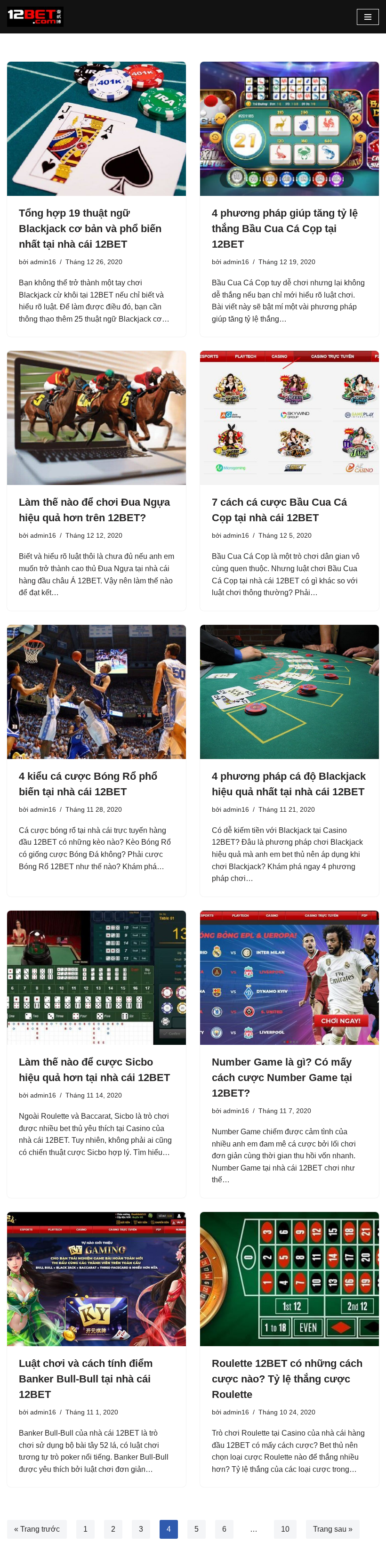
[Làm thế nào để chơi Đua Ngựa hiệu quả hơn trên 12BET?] (96, 418)
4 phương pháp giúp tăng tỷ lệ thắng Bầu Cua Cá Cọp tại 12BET (285, 228)
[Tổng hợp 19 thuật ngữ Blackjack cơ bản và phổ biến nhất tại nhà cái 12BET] (96, 129)
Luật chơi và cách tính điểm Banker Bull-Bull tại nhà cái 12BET (86, 1378)
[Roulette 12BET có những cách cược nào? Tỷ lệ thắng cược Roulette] (289, 1279)
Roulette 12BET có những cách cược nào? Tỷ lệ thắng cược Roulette (287, 1378)
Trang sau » (333, 1529)
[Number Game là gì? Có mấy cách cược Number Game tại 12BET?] (289, 978)
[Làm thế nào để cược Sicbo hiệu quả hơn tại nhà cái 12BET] (96, 978)
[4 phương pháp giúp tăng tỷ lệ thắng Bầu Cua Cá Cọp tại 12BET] (289, 129)
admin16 (43, 262)
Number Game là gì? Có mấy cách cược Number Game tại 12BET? (282, 1077)
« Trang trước (37, 1529)
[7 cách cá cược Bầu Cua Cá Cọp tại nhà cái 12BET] (289, 418)
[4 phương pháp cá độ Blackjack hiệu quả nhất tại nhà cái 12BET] (289, 692)
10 (285, 1529)
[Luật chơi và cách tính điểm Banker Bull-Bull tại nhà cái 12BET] (96, 1279)
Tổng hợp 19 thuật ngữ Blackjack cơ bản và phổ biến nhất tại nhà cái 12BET (90, 228)
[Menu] (368, 17)
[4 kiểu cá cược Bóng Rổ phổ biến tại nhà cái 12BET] (96, 692)
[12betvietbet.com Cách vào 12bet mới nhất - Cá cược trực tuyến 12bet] (35, 17)
